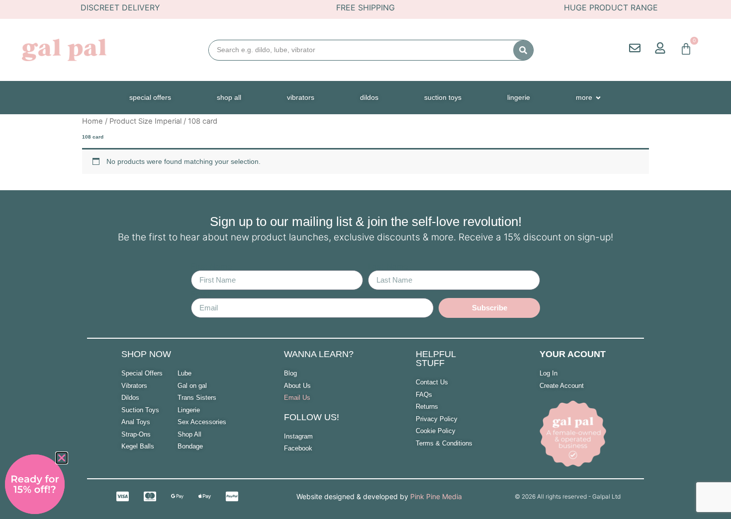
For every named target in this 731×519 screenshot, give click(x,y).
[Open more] (598, 97)
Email (201, 294)
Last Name (388, 266)
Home (92, 121)
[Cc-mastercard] (149, 496)
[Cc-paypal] (231, 496)
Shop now (146, 354)
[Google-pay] (177, 496)
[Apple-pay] (204, 496)
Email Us (297, 397)
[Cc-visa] (122, 496)
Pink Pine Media (436, 496)
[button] (62, 458)
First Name (211, 266)
